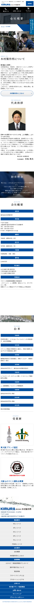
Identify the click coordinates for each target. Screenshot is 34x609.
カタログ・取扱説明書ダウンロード (17, 563)
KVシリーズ (17, 532)
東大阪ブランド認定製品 (17, 587)
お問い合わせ (17, 590)
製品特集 (17, 571)
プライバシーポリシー (17, 597)
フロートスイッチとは (17, 575)
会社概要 (17, 552)
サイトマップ (17, 594)
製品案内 (17, 520)
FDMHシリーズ (17, 544)
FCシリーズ (17, 540)
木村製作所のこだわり (17, 93)
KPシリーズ (17, 536)
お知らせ (17, 583)
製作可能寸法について (17, 567)
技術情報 (17, 559)
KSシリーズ (17, 524)
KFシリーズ (17, 528)
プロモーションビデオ (17, 579)
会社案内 (17, 548)
